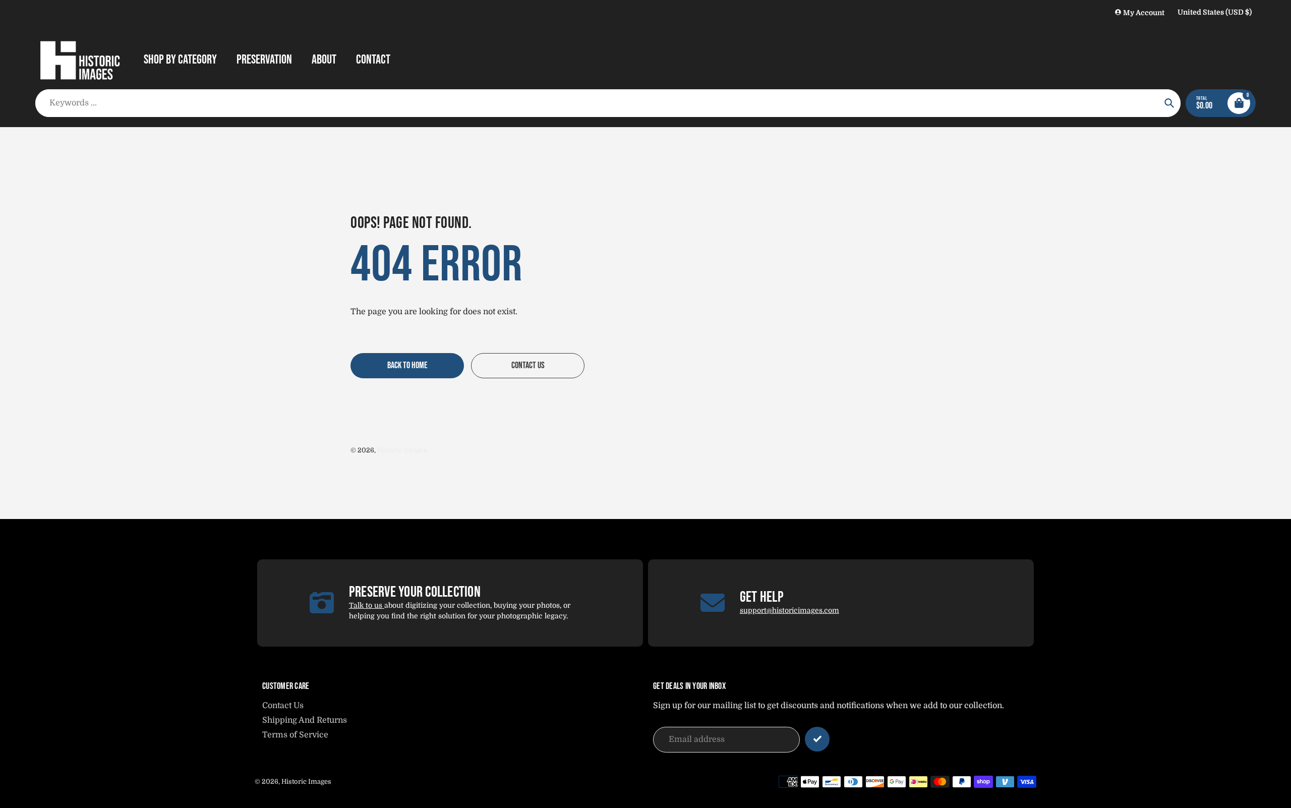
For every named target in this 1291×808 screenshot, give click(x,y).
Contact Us (283, 705)
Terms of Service (295, 734)
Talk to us (366, 605)
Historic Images (402, 450)
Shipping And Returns (304, 720)
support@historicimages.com (789, 610)
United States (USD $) (1215, 12)
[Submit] (817, 739)
